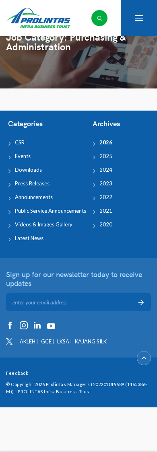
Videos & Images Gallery (43, 224)
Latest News (29, 238)
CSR (20, 142)
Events (23, 156)
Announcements (34, 197)
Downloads (28, 169)
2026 (105, 142)
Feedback (17, 373)
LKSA (63, 341)
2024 (105, 169)
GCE (46, 341)
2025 (105, 156)
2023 (105, 183)
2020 (105, 224)
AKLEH (27, 341)
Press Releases (32, 183)
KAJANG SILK (91, 341)
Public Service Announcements (50, 211)
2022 (105, 197)
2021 (105, 211)
